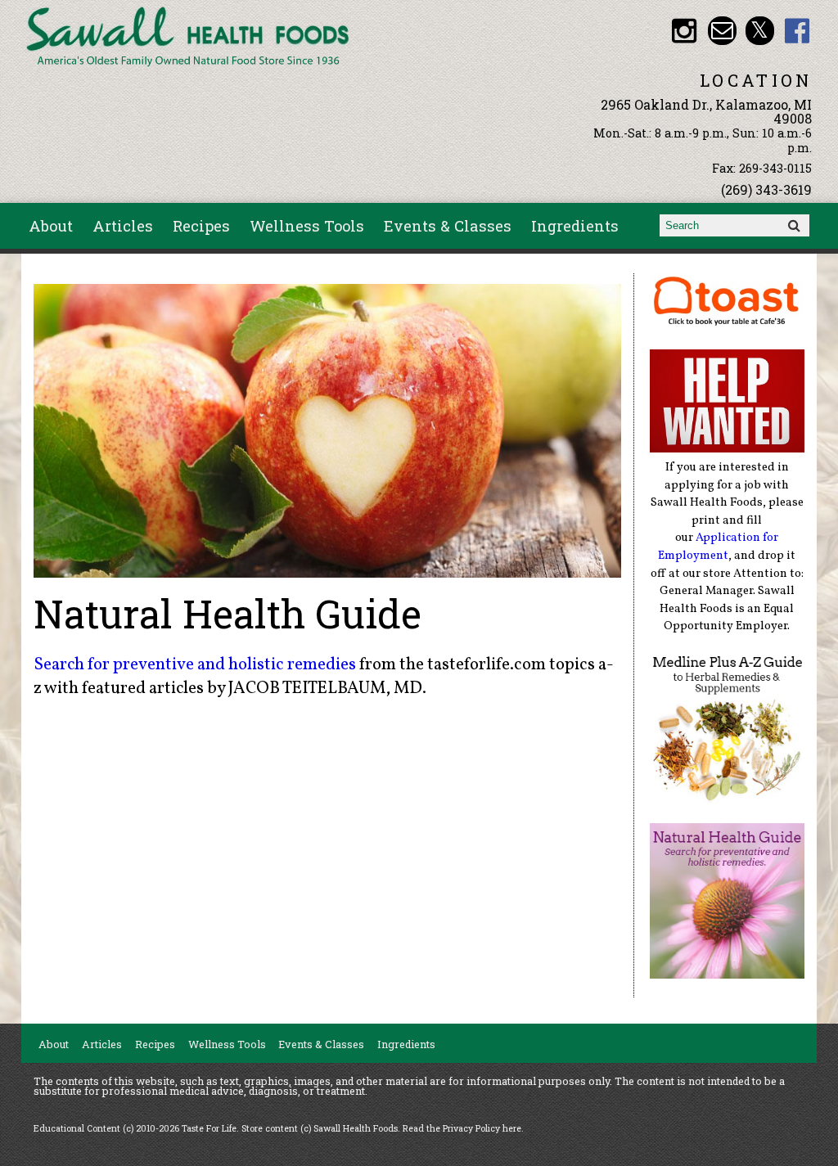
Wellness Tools (307, 226)
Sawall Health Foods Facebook (797, 30)
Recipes (201, 226)
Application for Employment (718, 546)
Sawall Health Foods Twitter (760, 30)
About (51, 226)
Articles (122, 226)
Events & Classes (447, 226)
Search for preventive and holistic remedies (195, 665)
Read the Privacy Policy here (462, 1128)
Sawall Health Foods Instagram (684, 30)
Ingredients (575, 226)
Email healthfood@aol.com (722, 30)
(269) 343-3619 (766, 189)
